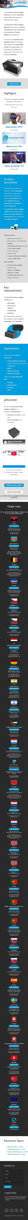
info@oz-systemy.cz (14, 635)
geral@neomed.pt (14, 915)
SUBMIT (7, 1187)
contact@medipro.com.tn (14, 1073)
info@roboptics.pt (14, 1114)
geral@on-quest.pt (14, 533)
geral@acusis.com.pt (14, 896)
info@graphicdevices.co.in (14, 697)
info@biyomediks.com (14, 1094)
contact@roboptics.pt (14, 1129)
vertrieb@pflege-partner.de (14, 676)
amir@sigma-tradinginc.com (14, 656)
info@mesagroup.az (14, 554)
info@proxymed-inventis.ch (14, 1052)
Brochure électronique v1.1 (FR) (17, 1152)
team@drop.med (14, 1013)
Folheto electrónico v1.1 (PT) (16, 1149)
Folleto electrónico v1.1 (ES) (16, 1154)
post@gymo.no (14, 876)
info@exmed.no (14, 857)
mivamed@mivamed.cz (14, 615)
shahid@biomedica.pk (14, 777)
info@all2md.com (14, 816)
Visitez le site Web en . (20, 0)
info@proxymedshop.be (14, 575)
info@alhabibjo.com (14, 736)
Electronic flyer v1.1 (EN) (15, 1147)
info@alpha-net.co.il (14, 717)
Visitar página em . (7, 0)
